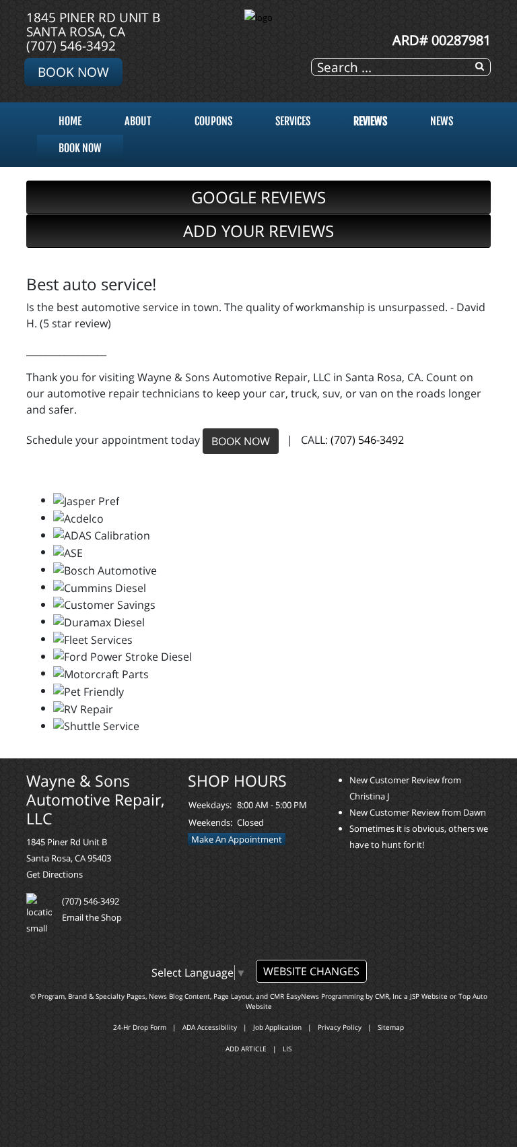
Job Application (277, 1027)
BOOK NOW (240, 441)
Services (292, 121)
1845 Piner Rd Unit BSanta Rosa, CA (93, 24)
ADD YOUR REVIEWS (258, 231)
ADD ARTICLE (246, 1048)
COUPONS (213, 121)
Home (70, 121)
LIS (287, 1048)
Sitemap (391, 1027)
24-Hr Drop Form (139, 1027)
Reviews (370, 121)
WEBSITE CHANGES (311, 971)
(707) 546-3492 (71, 45)
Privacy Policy (339, 1027)
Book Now (73, 72)
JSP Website (429, 996)
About (138, 121)
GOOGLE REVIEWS (258, 197)
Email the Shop (92, 917)
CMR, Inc (388, 996)
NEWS (441, 121)
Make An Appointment (236, 839)
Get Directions (54, 874)
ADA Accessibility (209, 1027)
